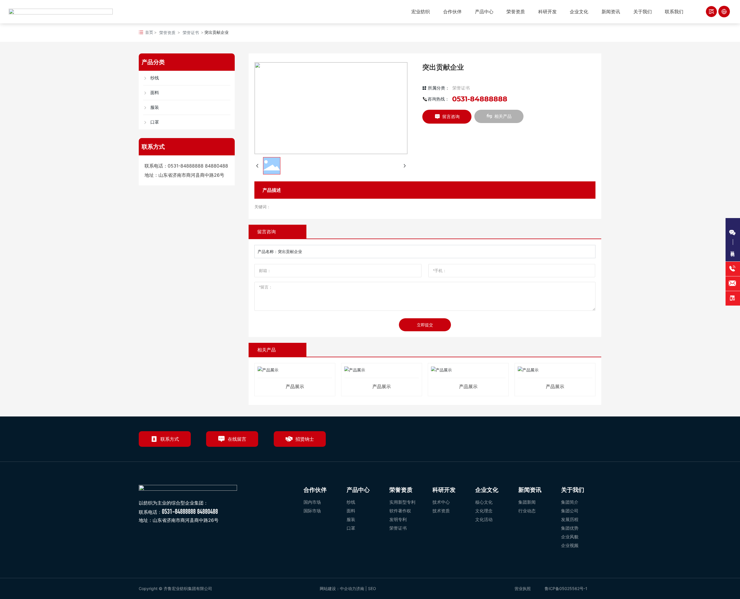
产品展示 (295, 386)
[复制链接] (594, 441)
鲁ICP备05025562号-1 (566, 588)
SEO (372, 588)
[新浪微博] (541, 441)
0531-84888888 (186, 166)
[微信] (554, 441)
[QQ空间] (581, 441)
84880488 (216, 166)
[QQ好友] (568, 441)
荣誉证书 (191, 32)
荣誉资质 (167, 32)
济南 (360, 588)
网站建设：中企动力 (338, 588)
